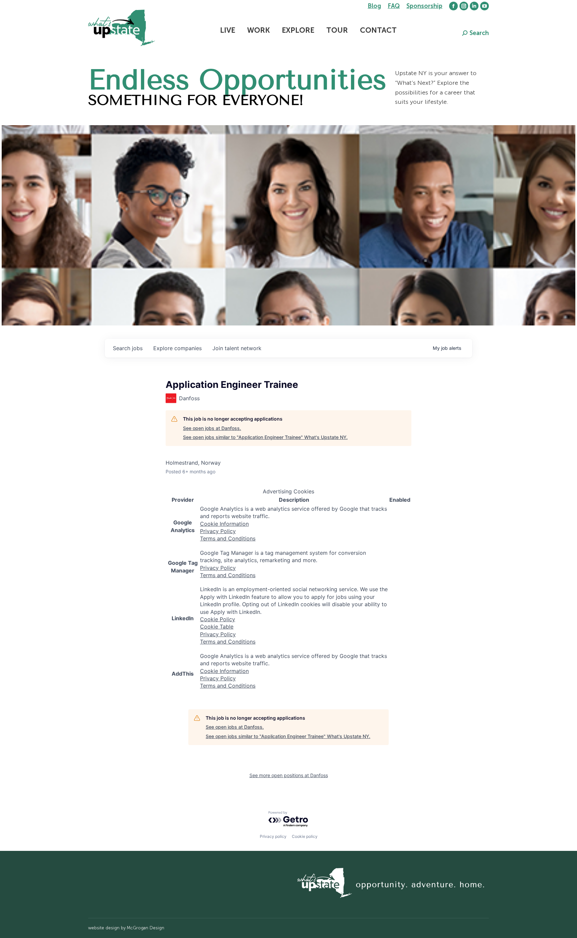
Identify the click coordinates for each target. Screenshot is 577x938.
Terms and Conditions (227, 538)
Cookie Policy (217, 619)
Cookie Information (224, 523)
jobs (128, 348)
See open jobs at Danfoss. (212, 428)
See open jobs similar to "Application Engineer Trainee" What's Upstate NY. (265, 437)
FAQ (394, 6)
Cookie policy (305, 836)
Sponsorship (424, 6)
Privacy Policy (218, 531)
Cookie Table (216, 626)
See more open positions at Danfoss (288, 775)
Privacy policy (273, 836)
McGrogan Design (145, 927)
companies (177, 348)
